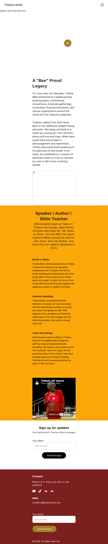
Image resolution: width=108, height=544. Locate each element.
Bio (67, 43)
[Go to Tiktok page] (39, 491)
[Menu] (102, 5)
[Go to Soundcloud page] (45, 491)
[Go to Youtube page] (34, 491)
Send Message (54, 455)
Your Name (37, 440)
